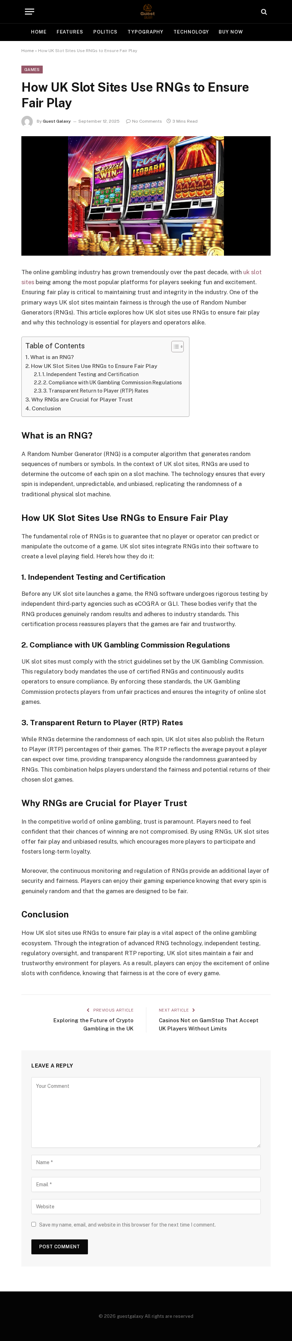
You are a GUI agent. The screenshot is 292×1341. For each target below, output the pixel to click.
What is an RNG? (52, 357)
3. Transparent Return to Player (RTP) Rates (95, 391)
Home (39, 32)
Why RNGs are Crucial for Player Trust (82, 399)
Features (70, 32)
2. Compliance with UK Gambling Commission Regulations (112, 382)
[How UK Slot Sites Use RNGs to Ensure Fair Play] (146, 196)
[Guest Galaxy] (146, 11)
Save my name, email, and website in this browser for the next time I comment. (127, 1225)
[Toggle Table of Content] (174, 347)
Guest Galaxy (57, 121)
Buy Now (231, 32)
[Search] (263, 12)
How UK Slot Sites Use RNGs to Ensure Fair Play (94, 366)
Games (32, 69)
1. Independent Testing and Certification (90, 374)
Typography (145, 32)
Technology (191, 32)
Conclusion (46, 408)
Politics (105, 32)
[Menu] (29, 12)
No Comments (147, 121)
